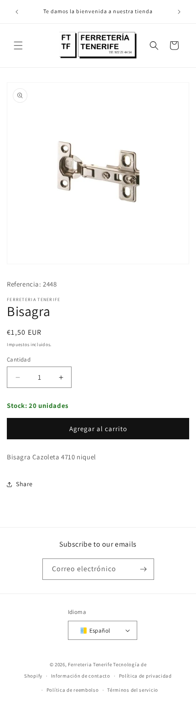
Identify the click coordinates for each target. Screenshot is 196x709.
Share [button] (24, 484)
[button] (18, 45)
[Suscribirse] (144, 569)
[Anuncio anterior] (17, 12)
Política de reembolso (72, 690)
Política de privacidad (145, 676)
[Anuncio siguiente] (179, 12)
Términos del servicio (132, 690)
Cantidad (19, 359)
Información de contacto (80, 676)
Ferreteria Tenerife (90, 664)
